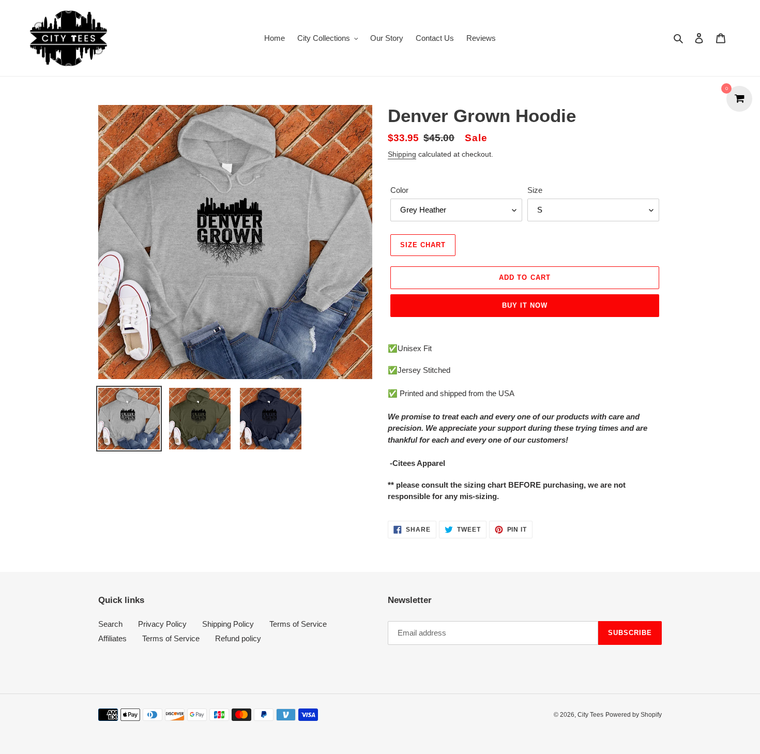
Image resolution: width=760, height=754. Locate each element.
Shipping (402, 154)
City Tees (590, 714)
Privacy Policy (162, 624)
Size (534, 190)
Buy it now (525, 305)
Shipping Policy (228, 624)
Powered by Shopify (633, 714)
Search (110, 624)
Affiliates (112, 638)
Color (399, 190)
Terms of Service (298, 624)
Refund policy (238, 638)
